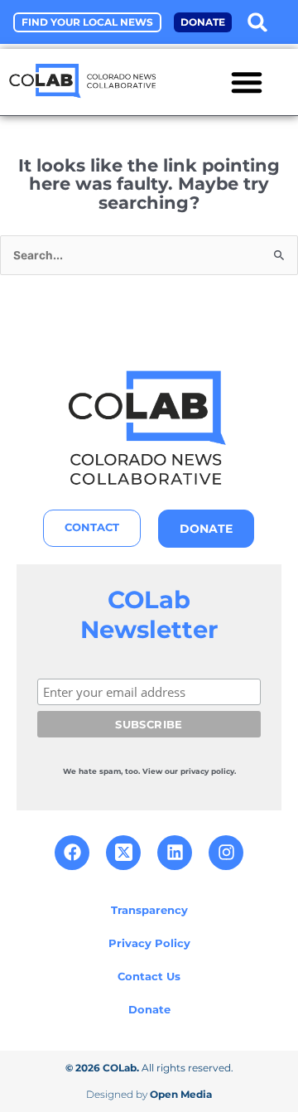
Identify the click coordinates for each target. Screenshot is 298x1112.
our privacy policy (199, 771)
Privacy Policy (149, 943)
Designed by (149, 1094)
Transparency (149, 909)
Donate (149, 1009)
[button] (257, 22)
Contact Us (149, 976)
